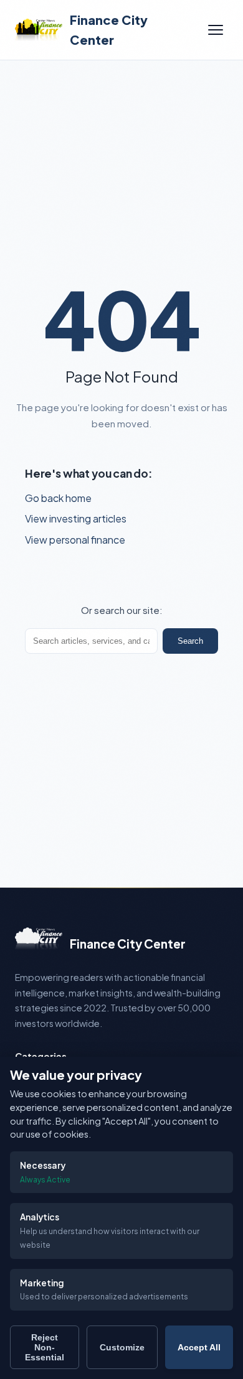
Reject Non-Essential (44, 1347)
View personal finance (75, 539)
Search (190, 641)
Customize (122, 1347)
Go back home (58, 497)
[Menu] (215, 30)
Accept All (199, 1347)
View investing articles (75, 518)
